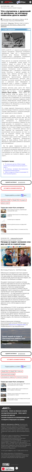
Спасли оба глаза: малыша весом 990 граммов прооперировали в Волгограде (18, 384)
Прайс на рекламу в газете (18, 411)
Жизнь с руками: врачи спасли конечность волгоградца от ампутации (17, 389)
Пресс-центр (22, 413)
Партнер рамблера (14, 464)
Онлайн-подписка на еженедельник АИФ (15, 417)
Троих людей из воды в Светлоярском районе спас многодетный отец (13, 338)
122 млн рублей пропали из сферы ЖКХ (16, 224)
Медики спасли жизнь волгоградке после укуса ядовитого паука (17, 394)
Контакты (4, 411)
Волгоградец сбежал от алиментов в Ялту (17, 229)
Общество (11, 23)
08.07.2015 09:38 (5, 6)
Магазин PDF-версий (8, 415)
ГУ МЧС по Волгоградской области (11, 267)
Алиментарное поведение (13, 219)
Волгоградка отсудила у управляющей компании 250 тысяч (16, 210)
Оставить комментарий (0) (13, 188)
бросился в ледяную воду (17, 324)
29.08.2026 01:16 (5, 238)
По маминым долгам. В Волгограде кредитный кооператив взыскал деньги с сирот (15, 165)
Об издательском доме (9, 413)
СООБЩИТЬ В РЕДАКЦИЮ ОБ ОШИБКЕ (12, 419)
